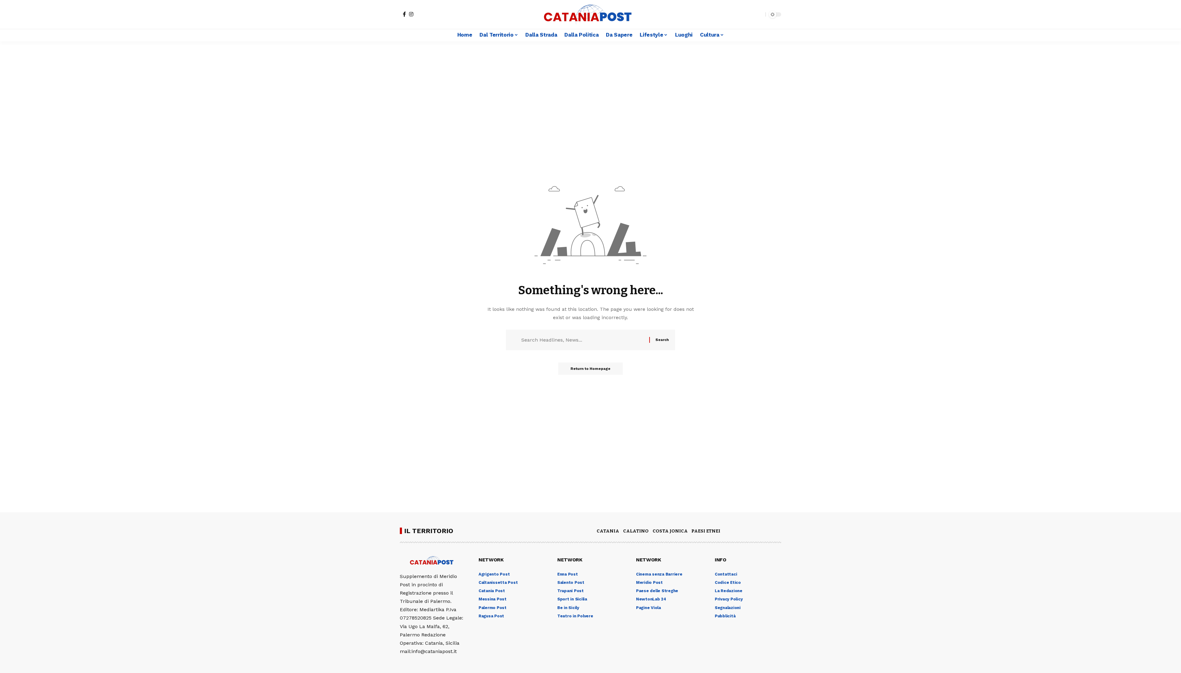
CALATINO (636, 531)
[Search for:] (583, 340)
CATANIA (608, 531)
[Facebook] (404, 14)
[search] (759, 14)
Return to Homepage (590, 368)
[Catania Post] (590, 14)
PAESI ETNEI (705, 531)
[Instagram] (411, 14)
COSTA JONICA (670, 531)
